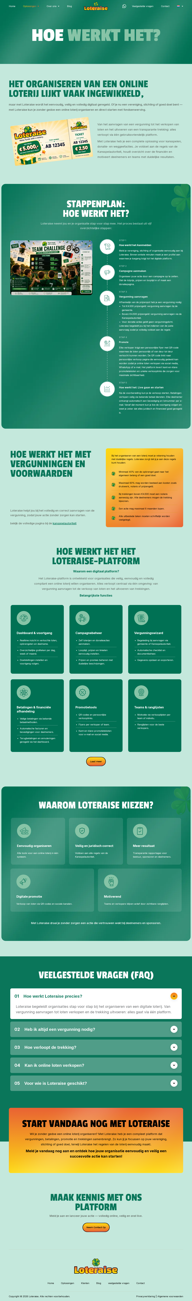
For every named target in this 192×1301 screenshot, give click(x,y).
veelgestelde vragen (118, 1283)
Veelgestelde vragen (142, 6)
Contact (165, 6)
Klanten (85, 1283)
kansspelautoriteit (64, 523)
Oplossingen (67, 1283)
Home (12, 6)
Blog (69, 6)
